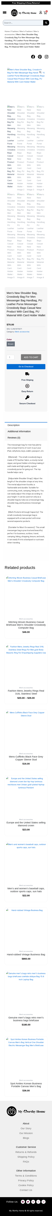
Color (9, 339)
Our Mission (26, 1133)
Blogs (26, 1138)
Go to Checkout (26, 366)
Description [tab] (14, 425)
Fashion (14, 31)
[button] (40, 72)
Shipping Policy (26, 1157)
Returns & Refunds (26, 1152)
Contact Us (26, 1190)
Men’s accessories (22, 332)
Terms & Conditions (26, 1175)
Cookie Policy (26, 1185)
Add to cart (31, 357)
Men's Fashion (26, 31)
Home (7, 31)
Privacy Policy (26, 1180)
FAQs (26, 1161)
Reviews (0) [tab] (14, 437)
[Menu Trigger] (4, 12)
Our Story (26, 1128)
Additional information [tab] (19, 431)
